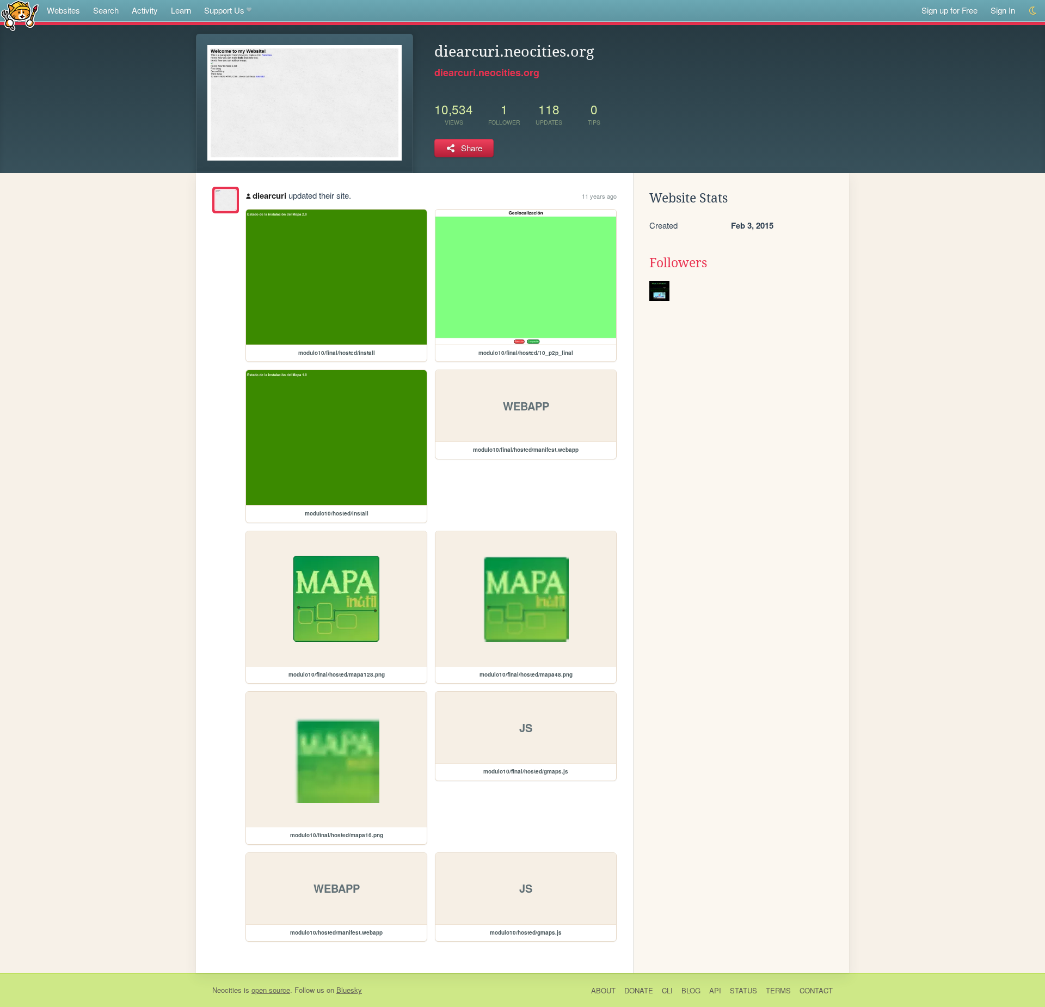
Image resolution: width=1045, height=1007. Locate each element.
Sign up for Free (949, 10)
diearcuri (269, 195)
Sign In (1003, 10)
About (603, 990)
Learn (181, 10)
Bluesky (349, 990)
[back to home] (20, 15)
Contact (816, 990)
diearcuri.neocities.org (486, 72)
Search (106, 10)
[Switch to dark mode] (1033, 10)
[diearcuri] (225, 200)
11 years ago (599, 196)
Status (743, 990)
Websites (63, 10)
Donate (638, 990)
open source (270, 990)
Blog (690, 990)
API (715, 990)
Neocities (227, 990)
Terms (778, 990)
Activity (145, 10)
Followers (678, 263)
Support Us (224, 10)
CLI (667, 990)
